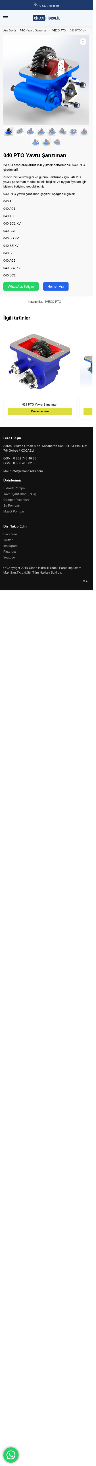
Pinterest (9, 551)
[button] (83, 41)
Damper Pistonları (16, 499)
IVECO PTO (59, 30)
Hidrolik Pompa (14, 488)
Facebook (10, 534)
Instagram (10, 546)
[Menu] (10, 18)
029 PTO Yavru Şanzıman (39, 404)
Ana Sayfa (9, 30)
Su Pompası (12, 505)
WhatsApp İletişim (21, 286)
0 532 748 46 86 (49, 5)
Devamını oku (40, 411)
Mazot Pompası (14, 511)
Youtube (9, 557)
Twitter (8, 540)
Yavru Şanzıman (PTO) (19, 494)
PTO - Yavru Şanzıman (33, 30)
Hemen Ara (56, 286)
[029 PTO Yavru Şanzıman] (40, 362)
